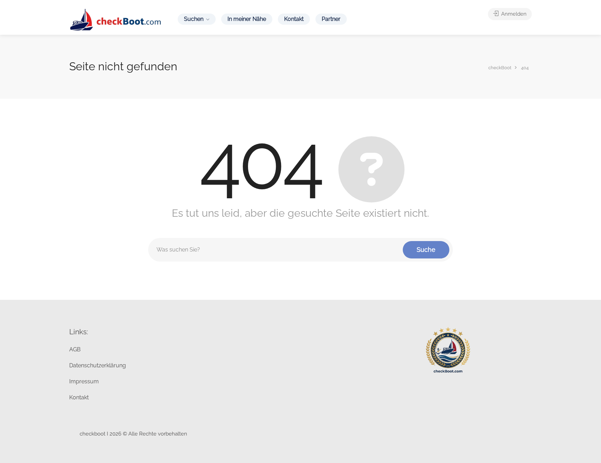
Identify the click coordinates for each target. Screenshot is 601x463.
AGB (75, 349)
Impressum (84, 381)
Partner (331, 19)
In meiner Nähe (246, 19)
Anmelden (513, 14)
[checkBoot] (116, 19)
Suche (426, 249)
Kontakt (294, 19)
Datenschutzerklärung (97, 365)
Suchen (193, 19)
